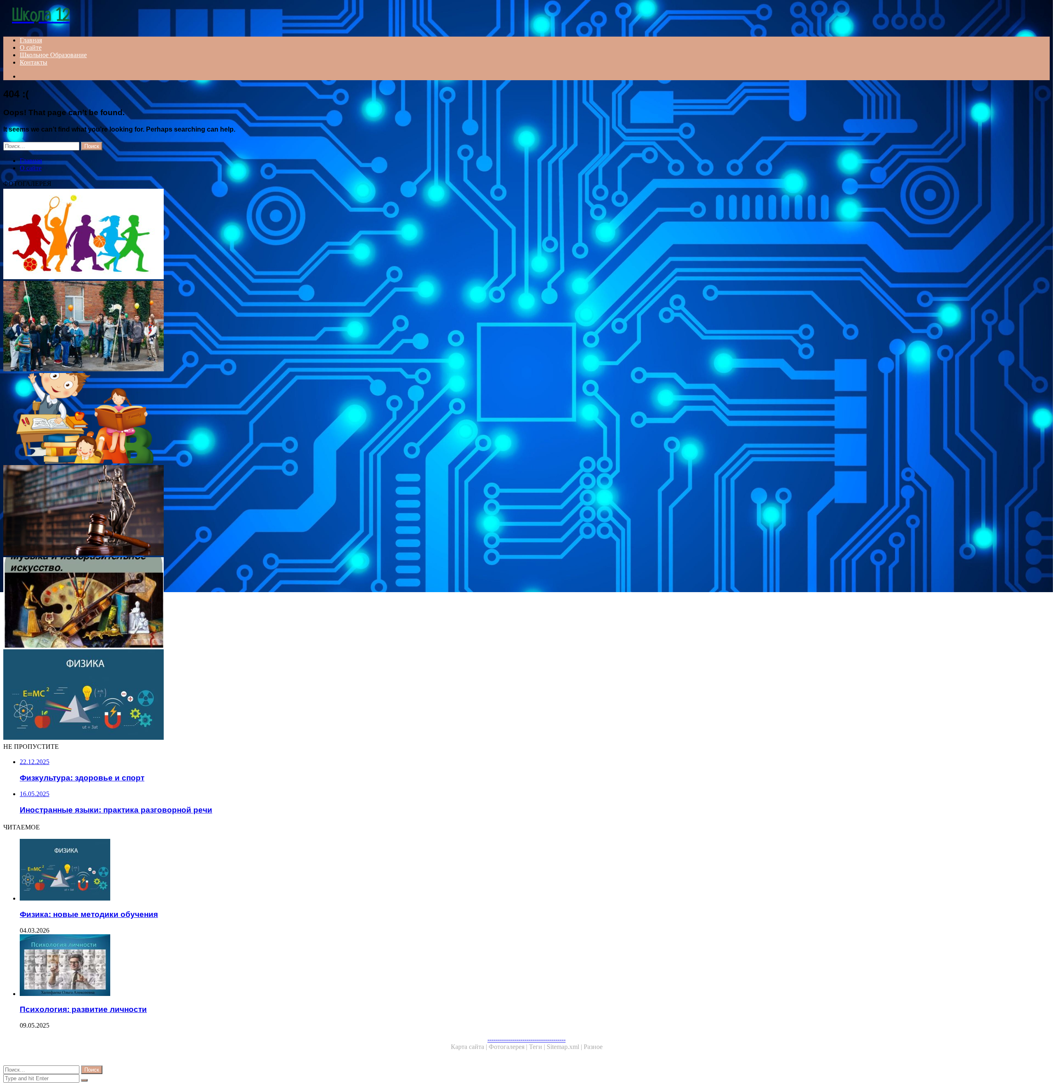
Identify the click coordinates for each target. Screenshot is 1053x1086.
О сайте (31, 47)
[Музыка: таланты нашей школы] (250, 327)
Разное (593, 1046)
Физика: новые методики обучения (89, 914)
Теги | (538, 1046)
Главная (31, 40)
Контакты (33, 62)
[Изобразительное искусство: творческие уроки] (250, 603)
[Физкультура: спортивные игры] (250, 235)
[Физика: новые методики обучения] (250, 695)
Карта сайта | (470, 1046)
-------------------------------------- (526, 1039)
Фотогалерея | (509, 1046)
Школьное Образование (53, 54)
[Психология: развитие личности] (258, 966)
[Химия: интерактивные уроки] (250, 419)
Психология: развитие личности (83, 1009)
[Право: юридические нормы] (250, 511)
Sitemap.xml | (565, 1046)
